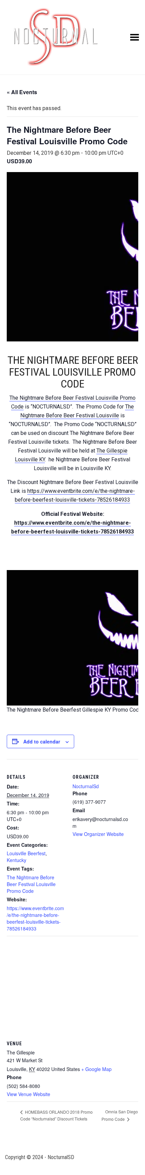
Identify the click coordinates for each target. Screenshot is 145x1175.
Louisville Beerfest (26, 853)
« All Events (22, 92)
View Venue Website (28, 1094)
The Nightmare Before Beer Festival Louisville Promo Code (31, 884)
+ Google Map (96, 1069)
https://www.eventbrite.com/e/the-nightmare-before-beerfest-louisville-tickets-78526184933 (35, 918)
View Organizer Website (98, 834)
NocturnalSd (85, 786)
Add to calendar (41, 741)
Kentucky (16, 860)
